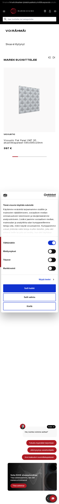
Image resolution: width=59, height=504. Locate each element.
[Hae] (5, 19)
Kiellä (29, 306)
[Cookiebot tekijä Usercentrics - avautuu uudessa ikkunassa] (44, 195)
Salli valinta (29, 297)
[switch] (52, 251)
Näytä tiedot (44, 279)
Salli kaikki (29, 288)
